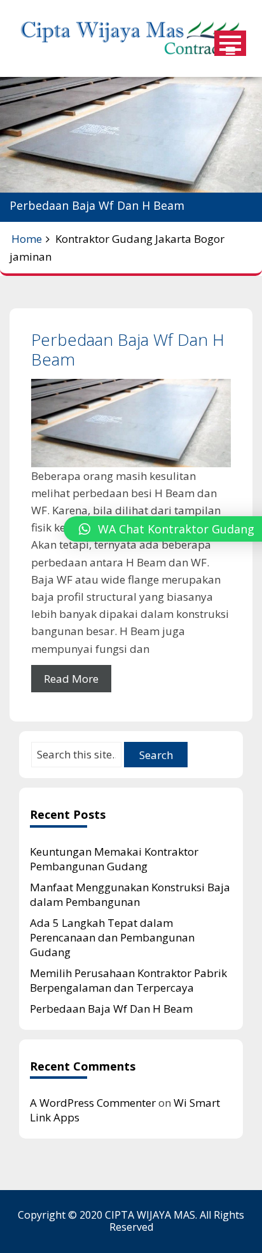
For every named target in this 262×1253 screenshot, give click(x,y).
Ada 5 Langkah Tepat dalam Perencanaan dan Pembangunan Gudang (112, 937)
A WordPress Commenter (93, 1102)
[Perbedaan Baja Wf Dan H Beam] (131, 423)
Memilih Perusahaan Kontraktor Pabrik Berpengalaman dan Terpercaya (128, 980)
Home (26, 238)
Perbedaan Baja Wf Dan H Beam (127, 349)
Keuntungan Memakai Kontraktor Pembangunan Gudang (114, 858)
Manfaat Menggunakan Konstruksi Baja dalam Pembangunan (130, 894)
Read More (71, 678)
